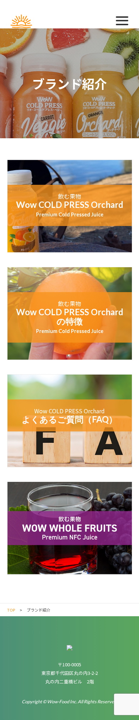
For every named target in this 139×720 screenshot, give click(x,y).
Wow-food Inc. (21, 22)
